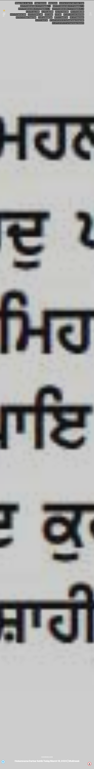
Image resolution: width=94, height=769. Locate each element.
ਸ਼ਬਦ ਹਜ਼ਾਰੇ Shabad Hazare (77, 17)
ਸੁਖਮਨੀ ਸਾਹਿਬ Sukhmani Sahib (18, 14)
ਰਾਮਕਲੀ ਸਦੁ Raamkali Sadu (45, 17)
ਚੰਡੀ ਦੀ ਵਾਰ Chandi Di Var (61, 17)
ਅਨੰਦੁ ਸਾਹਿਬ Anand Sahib (61, 11)
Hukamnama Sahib (47, 757)
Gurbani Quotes (53, 3)
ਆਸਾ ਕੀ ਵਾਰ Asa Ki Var (42, 20)
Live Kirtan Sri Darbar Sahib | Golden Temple (71, 3)
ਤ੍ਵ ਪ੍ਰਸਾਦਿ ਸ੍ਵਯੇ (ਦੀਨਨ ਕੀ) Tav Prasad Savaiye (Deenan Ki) (68, 23)
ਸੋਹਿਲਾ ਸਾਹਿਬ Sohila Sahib (77, 11)
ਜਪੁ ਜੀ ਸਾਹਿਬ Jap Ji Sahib (32, 11)
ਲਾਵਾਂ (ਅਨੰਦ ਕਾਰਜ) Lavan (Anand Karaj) (74, 14)
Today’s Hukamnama (40, 3)
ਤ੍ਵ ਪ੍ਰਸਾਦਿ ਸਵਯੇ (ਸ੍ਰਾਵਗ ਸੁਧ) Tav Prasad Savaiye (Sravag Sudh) (67, 20)
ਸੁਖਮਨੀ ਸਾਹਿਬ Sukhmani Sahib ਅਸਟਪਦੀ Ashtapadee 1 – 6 (35, 6)
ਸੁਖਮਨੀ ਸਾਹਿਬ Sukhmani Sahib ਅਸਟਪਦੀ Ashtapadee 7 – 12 (68, 6)
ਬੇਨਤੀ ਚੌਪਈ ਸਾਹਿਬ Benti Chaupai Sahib (26, 17)
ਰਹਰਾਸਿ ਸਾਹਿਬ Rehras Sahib (35, 14)
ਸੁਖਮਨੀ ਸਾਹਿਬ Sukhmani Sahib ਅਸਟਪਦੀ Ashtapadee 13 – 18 (34, 8)
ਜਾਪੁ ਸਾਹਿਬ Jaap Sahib (47, 11)
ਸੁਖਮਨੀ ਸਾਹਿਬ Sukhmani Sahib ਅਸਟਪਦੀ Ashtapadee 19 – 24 (68, 8)
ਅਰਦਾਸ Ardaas (49, 14)
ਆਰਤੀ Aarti (58, 14)
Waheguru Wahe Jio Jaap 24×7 (23, 3)
